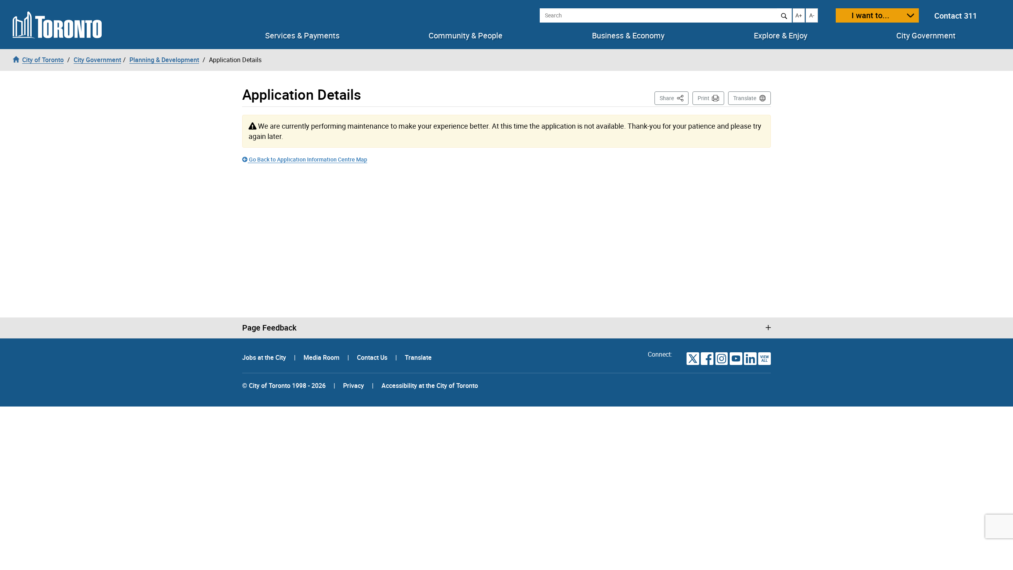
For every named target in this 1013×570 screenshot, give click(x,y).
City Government (926, 35)
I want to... (871, 15)
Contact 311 (955, 15)
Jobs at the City (265, 357)
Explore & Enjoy (780, 35)
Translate (744, 98)
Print (703, 98)
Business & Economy (628, 35)
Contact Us (373, 357)
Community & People (466, 35)
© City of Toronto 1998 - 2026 (284, 385)
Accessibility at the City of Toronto (429, 385)
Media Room (322, 357)
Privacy (353, 385)
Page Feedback (269, 327)
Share (674, 98)
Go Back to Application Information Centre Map (307, 159)
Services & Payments (302, 35)
